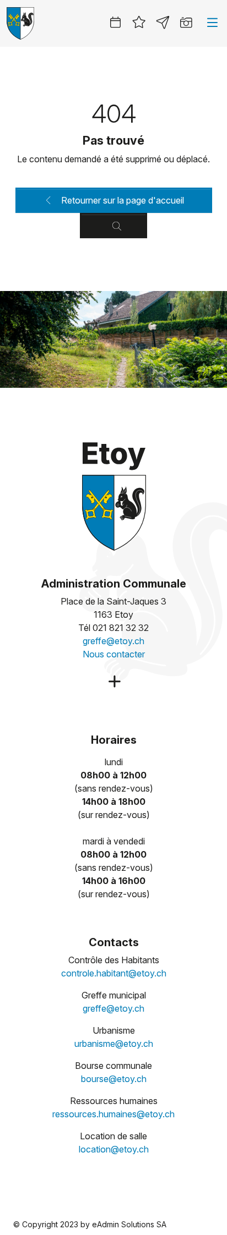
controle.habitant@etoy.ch (113, 973)
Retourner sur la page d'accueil (121, 200)
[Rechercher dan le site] (113, 225)
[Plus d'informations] (113, 682)
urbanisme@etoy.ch (113, 1043)
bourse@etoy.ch (114, 1078)
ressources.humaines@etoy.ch (113, 1113)
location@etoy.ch (114, 1149)
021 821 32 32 (121, 627)
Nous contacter (114, 654)
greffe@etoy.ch (113, 640)
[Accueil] (114, 494)
